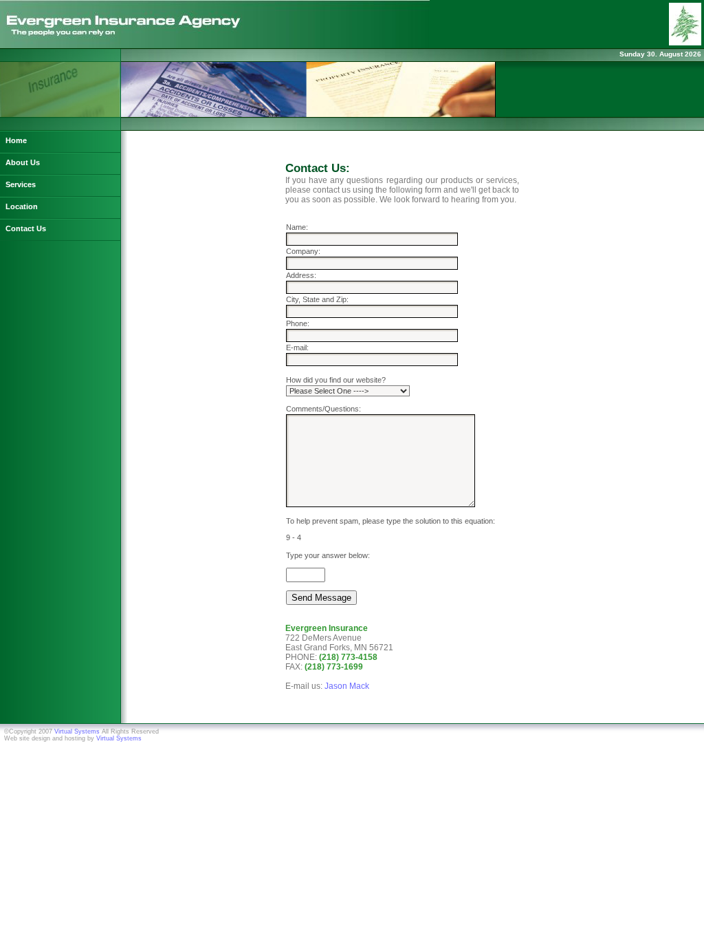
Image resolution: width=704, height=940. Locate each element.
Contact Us (26, 228)
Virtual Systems (77, 731)
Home (16, 140)
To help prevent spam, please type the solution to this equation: (390, 521)
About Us (23, 162)
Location (22, 206)
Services (21, 184)
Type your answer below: (328, 555)
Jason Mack (346, 686)
